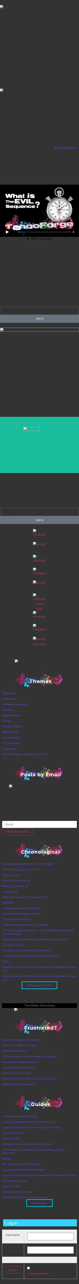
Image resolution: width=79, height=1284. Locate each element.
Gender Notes (10, 732)
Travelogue (8, 748)
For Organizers (11, 743)
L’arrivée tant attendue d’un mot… (21, 913)
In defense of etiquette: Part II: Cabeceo (25, 924)
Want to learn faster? (14, 1050)
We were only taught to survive (20, 869)
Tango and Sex (11, 1186)
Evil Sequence (64, 148)
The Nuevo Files (11, 737)
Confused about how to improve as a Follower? (30, 1056)
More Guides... (39, 1203)
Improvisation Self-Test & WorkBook (23, 1169)
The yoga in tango (12, 945)
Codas (5, 961)
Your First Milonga (13, 1133)
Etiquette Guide (11, 715)
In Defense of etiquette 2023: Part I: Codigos (27, 863)
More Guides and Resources (18, 1084)
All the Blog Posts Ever (39, 985)
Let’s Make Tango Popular (17, 1191)
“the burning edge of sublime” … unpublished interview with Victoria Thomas (38, 932)
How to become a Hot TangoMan (21, 1164)
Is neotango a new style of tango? (22, 908)
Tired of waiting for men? (17, 1073)
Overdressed (9, 891)
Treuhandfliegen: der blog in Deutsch (24, 754)
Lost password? (38, 1273)
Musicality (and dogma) (16, 880)
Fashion (6, 721)
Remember (38, 1268)
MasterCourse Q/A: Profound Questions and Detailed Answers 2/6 (39, 969)
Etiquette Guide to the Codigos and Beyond (27, 1144)
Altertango (8, 693)
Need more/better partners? (19, 1045)
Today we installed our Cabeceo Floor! (24, 897)
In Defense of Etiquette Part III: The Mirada (26, 950)
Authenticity (9, 698)
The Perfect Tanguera (15, 1180)
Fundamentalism (12, 726)
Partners (7, 1158)
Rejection (7, 902)
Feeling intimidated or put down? (22, 1039)
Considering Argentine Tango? (20, 1116)
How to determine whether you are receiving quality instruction (33, 1151)
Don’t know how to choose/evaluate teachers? (29, 1078)
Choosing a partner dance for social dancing (28, 1122)
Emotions (7, 710)
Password (12, 1248)
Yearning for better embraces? (20, 1062)
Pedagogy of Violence (15, 886)
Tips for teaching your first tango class (24, 1197)
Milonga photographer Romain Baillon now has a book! (35, 939)
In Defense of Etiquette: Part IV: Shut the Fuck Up (31, 956)
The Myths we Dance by (16, 919)
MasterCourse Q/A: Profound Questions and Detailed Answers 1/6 (39, 978)
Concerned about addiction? (19, 1067)
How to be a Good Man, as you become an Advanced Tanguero (39, 1175)
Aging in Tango (11, 875)
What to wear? (10, 1138)
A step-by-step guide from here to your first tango (31, 1127)
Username (12, 1235)
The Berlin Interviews (14, 704)
